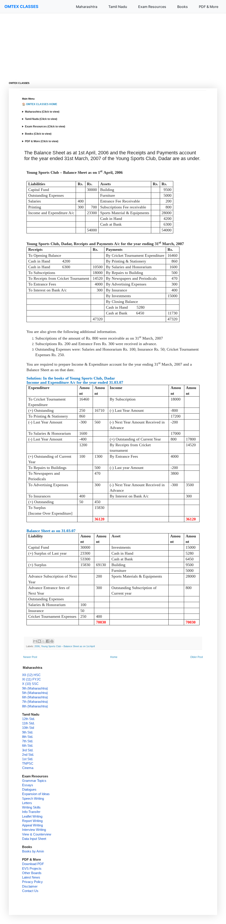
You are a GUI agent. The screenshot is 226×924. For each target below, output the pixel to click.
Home (113, 657)
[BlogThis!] (39, 641)
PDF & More (208, 6)
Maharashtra (86, 6)
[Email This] (35, 641)
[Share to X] (43, 641)
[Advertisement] (113, 44)
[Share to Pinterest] (52, 641)
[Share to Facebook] (47, 641)
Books (182, 6)
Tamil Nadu (117, 6)
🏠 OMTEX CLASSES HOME (39, 104)
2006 (37, 646)
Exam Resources (152, 6)
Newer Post (30, 657)
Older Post (196, 657)
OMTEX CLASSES (21, 6)
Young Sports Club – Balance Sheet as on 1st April (68, 646)
